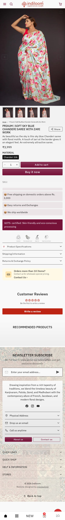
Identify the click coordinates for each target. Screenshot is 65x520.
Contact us (46, 439)
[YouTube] (38, 406)
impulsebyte (43, 486)
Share (57, 129)
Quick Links (9, 452)
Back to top (34, 495)
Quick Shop (9, 459)
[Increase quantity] (17, 165)
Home (4, 122)
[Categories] (17, 516)
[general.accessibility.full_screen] (61, 12)
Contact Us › (20, 277)
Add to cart (41, 164)
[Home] (5, 516)
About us (18, 439)
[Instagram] (32, 406)
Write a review (32, 311)
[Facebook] (27, 406)
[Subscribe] (57, 372)
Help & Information (14, 467)
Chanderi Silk (11, 157)
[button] (5, 4)
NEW (30, 516)
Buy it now (32, 172)
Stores (6, 474)
